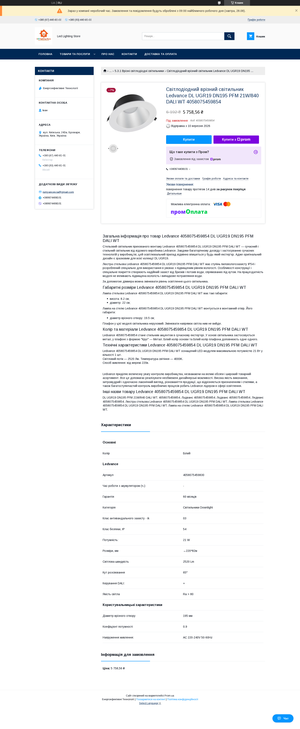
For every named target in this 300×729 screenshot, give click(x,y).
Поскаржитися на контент (150, 699)
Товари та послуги (75, 54)
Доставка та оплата (160, 54)
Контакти (129, 54)
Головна (45, 54)
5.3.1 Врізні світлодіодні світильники (139, 71)
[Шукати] (229, 36)
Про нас (107, 54)
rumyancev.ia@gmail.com (58, 191)
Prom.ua (169, 695)
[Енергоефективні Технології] (43, 43)
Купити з (229, 139)
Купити (189, 139)
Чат (286, 718)
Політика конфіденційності (182, 699)
